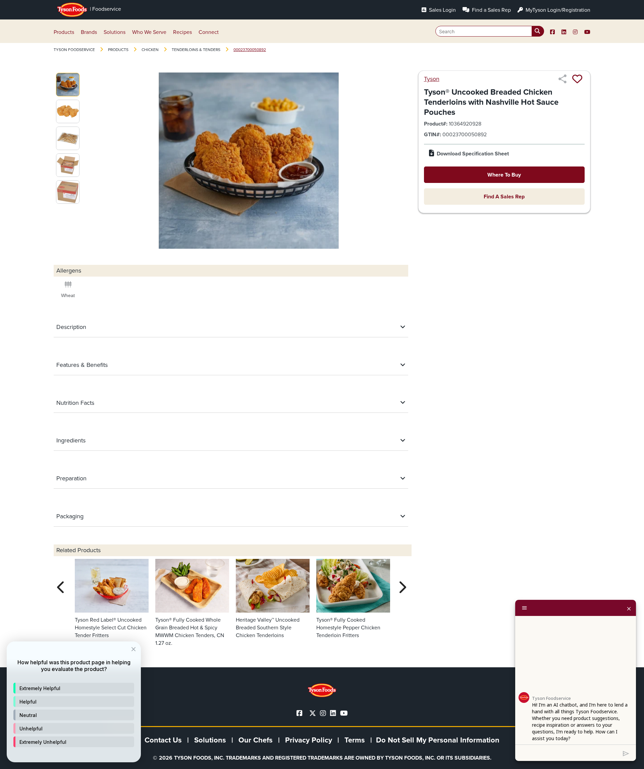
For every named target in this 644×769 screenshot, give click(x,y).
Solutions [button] (114, 32)
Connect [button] (209, 32)
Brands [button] (89, 32)
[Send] (626, 753)
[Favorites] (577, 79)
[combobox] (489, 31)
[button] (73, 688)
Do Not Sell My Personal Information (437, 740)
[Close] (629, 608)
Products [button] (64, 32)
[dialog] (74, 701)
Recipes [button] (182, 32)
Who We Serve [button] (149, 32)
